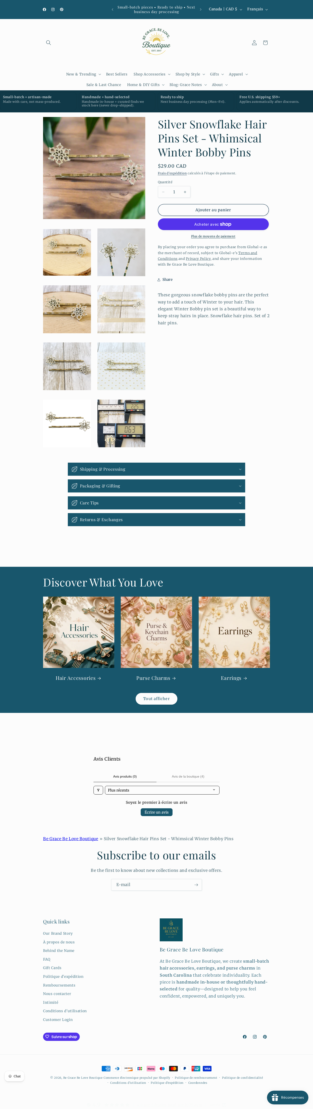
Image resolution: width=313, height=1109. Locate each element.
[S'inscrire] (196, 885)
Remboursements (59, 985)
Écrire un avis (157, 812)
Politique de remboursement (196, 1077)
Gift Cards (52, 968)
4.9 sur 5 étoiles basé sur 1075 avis (169, 1105)
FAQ (46, 959)
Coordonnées (197, 1082)
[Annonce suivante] (201, 9)
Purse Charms (153, 678)
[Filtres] (98, 790)
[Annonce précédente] (112, 9)
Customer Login (58, 1019)
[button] (48, 42)
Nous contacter (57, 994)
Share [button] (167, 279)
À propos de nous (59, 942)
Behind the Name (58, 950)
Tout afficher (156, 698)
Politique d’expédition (167, 1082)
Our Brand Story (58, 933)
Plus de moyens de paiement (213, 236)
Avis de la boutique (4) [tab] (188, 776)
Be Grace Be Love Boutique (70, 838)
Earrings (231, 678)
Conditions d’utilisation (128, 1082)
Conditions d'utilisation (65, 1011)
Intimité (50, 1002)
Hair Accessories (76, 678)
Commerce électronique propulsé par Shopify (137, 1077)
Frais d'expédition (172, 173)
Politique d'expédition (63, 976)
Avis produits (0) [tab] (125, 776)
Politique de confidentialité (242, 1077)
